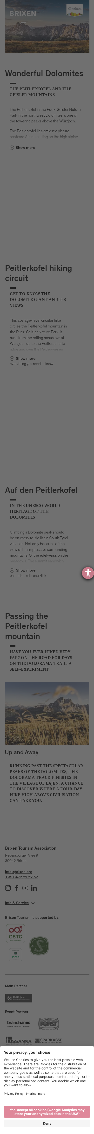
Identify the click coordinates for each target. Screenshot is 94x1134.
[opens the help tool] (88, 573)
